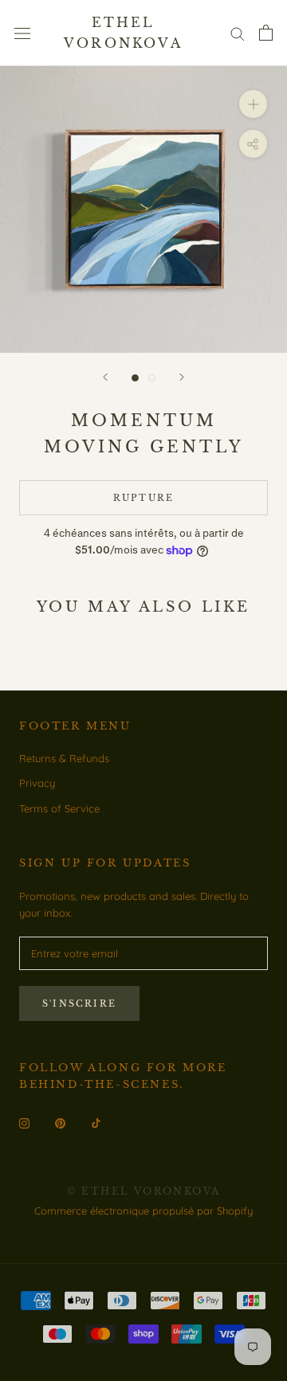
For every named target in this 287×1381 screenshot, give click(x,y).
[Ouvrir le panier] (266, 33)
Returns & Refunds (64, 758)
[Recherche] (237, 33)
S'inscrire (79, 1003)
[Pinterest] (60, 1122)
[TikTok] (96, 1122)
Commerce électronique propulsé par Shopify (143, 1210)
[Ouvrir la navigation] (22, 33)
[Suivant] (181, 377)
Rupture (143, 497)
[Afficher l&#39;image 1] (135, 377)
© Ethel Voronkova (144, 1191)
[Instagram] (24, 1122)
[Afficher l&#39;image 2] (151, 377)
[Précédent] (105, 377)
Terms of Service (59, 808)
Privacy (37, 783)
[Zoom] (253, 104)
